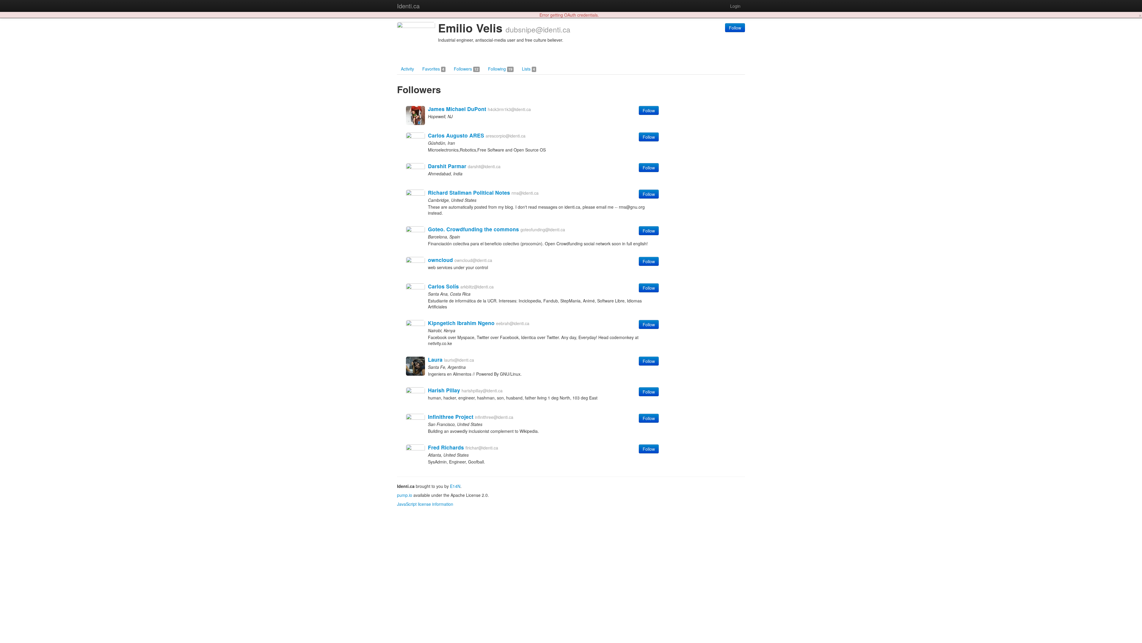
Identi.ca (408, 5)
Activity (407, 69)
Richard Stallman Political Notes (469, 192)
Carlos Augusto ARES (456, 135)
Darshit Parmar (447, 166)
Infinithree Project (450, 416)
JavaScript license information (425, 504)
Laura (435, 359)
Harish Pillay (444, 390)
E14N (455, 486)
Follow (735, 28)
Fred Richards (446, 447)
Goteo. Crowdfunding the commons (473, 229)
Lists (528, 69)
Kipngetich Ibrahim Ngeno (461, 323)
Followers (466, 69)
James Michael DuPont (457, 109)
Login (735, 6)
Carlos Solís (443, 286)
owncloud (440, 259)
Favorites (433, 69)
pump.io (404, 495)
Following (500, 69)
